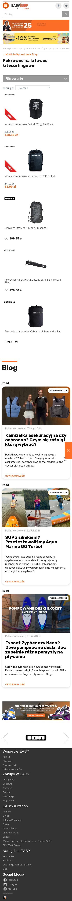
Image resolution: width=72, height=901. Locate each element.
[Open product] (36, 117)
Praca (6, 824)
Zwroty (6, 792)
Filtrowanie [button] (14, 78)
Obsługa (7, 761)
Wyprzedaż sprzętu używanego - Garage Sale (27, 841)
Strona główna (9, 48)
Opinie (6, 836)
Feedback (8, 860)
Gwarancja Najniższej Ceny (17, 864)
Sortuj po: (8, 88)
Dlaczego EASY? (11, 832)
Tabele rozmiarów (12, 769)
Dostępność (9, 779)
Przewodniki (9, 765)
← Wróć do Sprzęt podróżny (20, 54)
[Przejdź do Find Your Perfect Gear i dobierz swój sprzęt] (36, 710)
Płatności (7, 787)
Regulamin (8, 800)
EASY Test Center (12, 845)
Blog (9, 368)
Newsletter (8, 856)
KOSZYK (66, 6)
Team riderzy (10, 828)
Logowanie (58, 6)
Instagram (13, 884)
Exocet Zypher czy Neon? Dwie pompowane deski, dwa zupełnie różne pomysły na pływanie (36, 649)
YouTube (12, 888)
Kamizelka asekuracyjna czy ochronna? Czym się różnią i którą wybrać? (35, 440)
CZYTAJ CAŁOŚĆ (15, 476)
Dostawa (7, 783)
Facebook (13, 879)
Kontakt (7, 811)
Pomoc (6, 756)
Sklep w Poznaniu (12, 820)
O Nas (6, 815)
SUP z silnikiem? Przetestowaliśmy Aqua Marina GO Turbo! (31, 542)
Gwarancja (8, 796)
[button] (68, 450)
